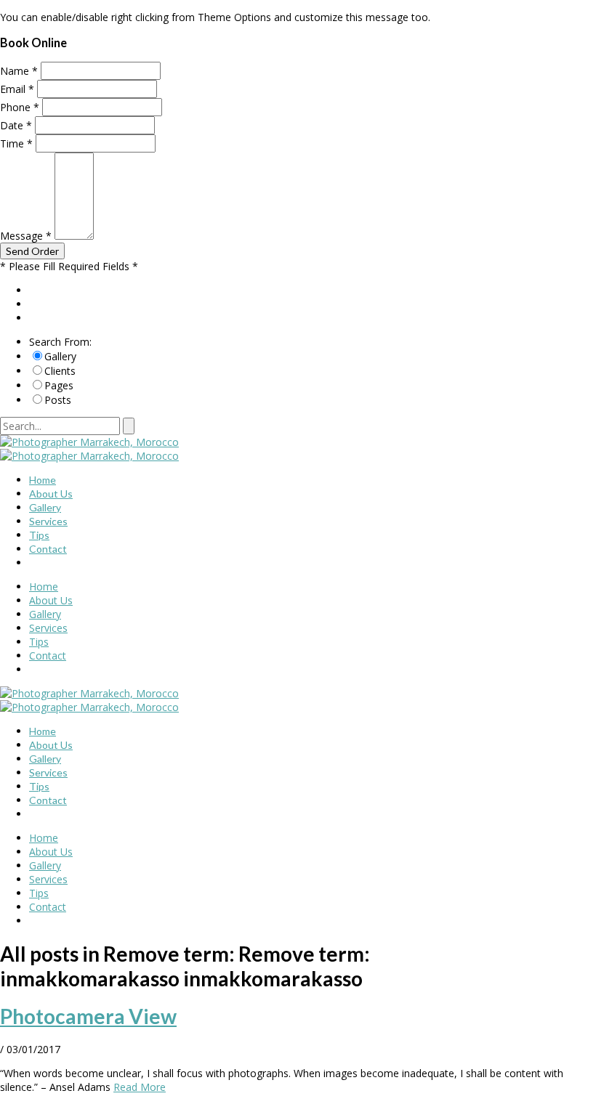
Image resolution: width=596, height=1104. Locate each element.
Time (16, 143)
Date (16, 125)
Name (19, 71)
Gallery (60, 356)
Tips (39, 535)
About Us (51, 493)
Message (26, 236)
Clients (60, 371)
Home (42, 480)
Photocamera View (88, 1016)
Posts (57, 400)
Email (17, 89)
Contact (48, 549)
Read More (139, 1087)
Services (48, 521)
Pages (58, 385)
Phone (19, 107)
